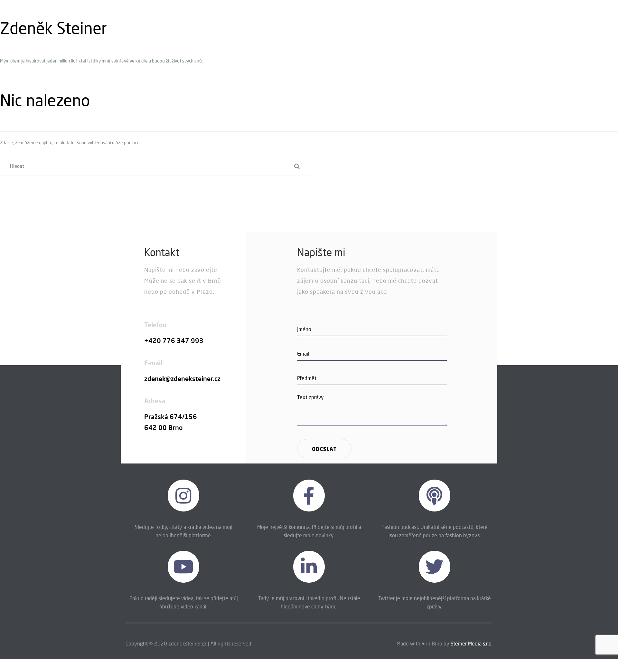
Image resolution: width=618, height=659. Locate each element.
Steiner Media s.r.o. (471, 643)
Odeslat (324, 448)
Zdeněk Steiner (53, 28)
